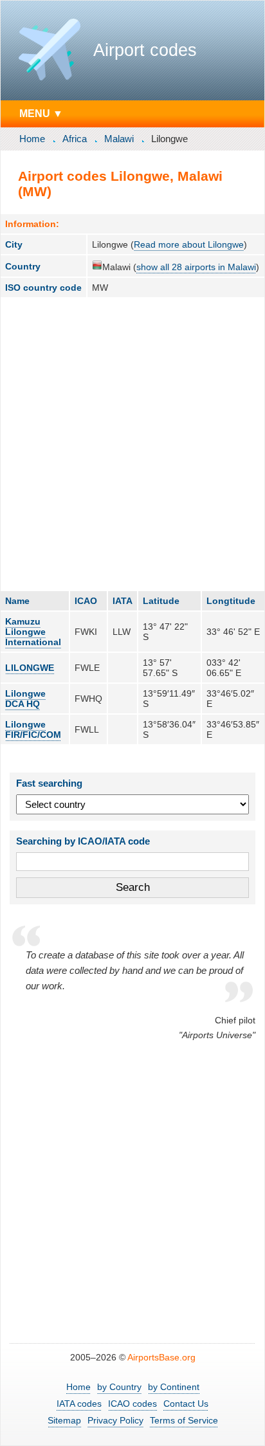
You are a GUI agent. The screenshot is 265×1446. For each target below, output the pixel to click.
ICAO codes (132, 1403)
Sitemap (64, 1420)
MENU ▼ (41, 113)
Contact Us (185, 1403)
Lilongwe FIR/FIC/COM (33, 729)
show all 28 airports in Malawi (196, 267)
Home (32, 138)
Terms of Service (184, 1420)
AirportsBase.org (161, 1357)
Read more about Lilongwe (189, 244)
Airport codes (145, 50)
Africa (74, 138)
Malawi (119, 138)
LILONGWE (29, 668)
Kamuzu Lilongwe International (33, 631)
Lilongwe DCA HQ (25, 698)
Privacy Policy (115, 1420)
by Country (119, 1387)
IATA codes (79, 1403)
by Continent (173, 1387)
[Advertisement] (132, 443)
